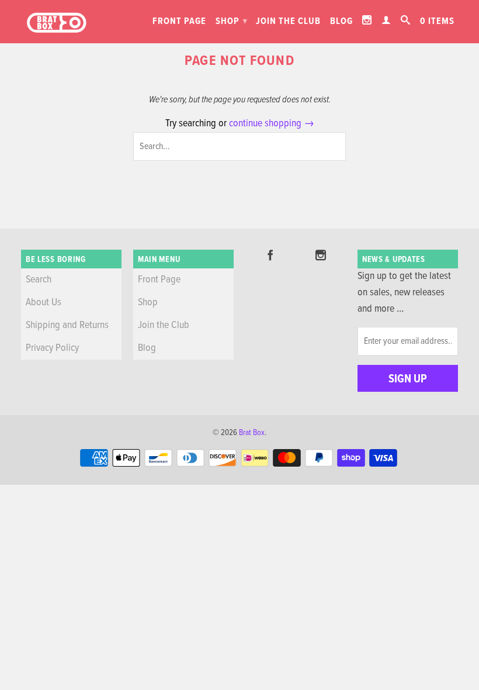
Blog (341, 21)
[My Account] (386, 20)
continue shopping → (271, 123)
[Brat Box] (56, 23)
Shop (232, 21)
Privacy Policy (52, 348)
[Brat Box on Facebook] (270, 255)
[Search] (405, 20)
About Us (43, 302)
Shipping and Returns (67, 325)
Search (38, 280)
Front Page (179, 21)
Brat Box (252, 432)
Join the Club (288, 21)
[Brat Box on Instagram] (367, 20)
